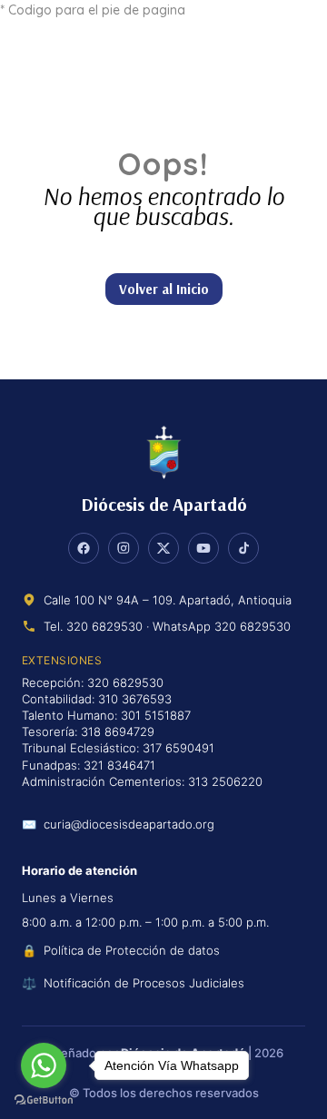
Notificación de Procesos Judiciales (144, 983)
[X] (163, 548)
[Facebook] (83, 548)
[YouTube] (203, 548)
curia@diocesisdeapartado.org (129, 825)
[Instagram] (123, 548)
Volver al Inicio (164, 289)
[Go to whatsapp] (43, 1065)
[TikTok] (243, 548)
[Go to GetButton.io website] (44, 1100)
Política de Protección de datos (132, 950)
